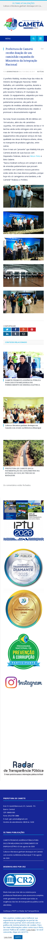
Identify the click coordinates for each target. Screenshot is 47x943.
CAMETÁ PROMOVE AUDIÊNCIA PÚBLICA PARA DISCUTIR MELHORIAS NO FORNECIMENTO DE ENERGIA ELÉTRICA (23, 382)
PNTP (14, 911)
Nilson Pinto (35, 156)
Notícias (40, 71)
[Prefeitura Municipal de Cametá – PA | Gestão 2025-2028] (23, 23)
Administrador (12, 71)
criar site (19, 892)
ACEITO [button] (18, 937)
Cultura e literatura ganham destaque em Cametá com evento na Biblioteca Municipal (24, 6)
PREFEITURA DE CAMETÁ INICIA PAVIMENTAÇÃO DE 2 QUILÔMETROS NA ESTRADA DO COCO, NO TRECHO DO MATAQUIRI (22, 472)
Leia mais (31, 929)
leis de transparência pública (27, 902)
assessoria (31, 895)
